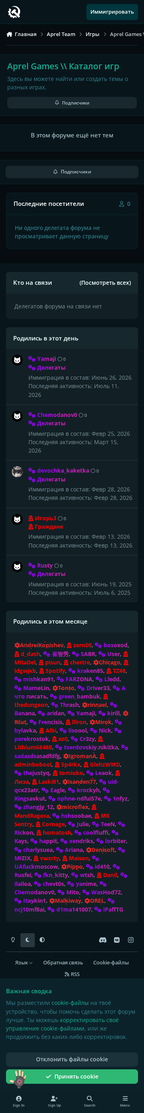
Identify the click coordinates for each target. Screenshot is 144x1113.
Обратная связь (63, 962)
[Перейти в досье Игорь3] (17, 519)
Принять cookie (76, 1076)
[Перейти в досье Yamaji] (17, 360)
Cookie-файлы (111, 962)
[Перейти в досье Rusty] (17, 566)
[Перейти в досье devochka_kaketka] (17, 471)
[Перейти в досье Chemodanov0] (17, 416)
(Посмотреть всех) (105, 282)
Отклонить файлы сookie (72, 1059)
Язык (22, 962)
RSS (75, 974)
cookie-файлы (70, 1002)
